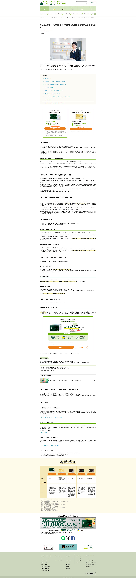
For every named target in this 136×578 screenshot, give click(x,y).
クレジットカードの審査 (45, 568)
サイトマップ (77, 562)
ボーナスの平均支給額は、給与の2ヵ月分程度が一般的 (55, 84)
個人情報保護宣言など (89, 560)
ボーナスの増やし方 (49, 87)
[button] (95, 14)
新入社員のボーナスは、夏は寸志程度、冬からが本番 (55, 81)
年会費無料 (67, 566)
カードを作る (92, 2)
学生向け (67, 568)
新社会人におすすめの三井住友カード (52, 93)
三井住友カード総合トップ (91, 573)
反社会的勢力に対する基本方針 (90, 564)
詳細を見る (52, 474)
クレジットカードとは (44, 560)
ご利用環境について (88, 566)
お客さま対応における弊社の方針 (90, 562)
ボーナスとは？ (48, 78)
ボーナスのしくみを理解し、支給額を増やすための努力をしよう (57, 96)
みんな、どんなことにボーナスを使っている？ (54, 90)
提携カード (67, 560)
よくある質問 (47, 99)
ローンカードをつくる (58, 560)
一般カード (67, 562)
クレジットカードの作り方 (45, 566)
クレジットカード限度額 (45, 570)
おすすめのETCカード (44, 558)
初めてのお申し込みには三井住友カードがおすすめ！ (55, 102)
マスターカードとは (44, 564)
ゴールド (67, 564)
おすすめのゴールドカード (45, 555)
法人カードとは (43, 562)
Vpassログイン (78, 560)
